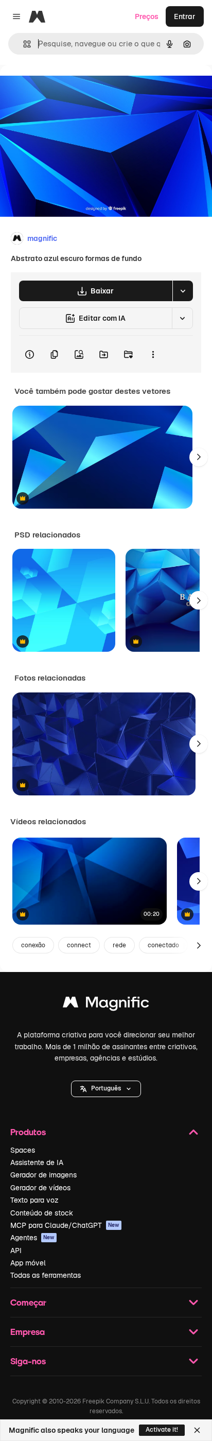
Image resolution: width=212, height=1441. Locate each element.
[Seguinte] (198, 457)
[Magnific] (106, 1005)
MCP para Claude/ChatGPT (64, 1225)
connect (79, 945)
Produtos (28, 1131)
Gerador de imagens (43, 1174)
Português (106, 1088)
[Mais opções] (153, 354)
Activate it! (162, 1430)
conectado (163, 945)
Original (65, 88)
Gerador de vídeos (40, 1187)
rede (119, 945)
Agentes (32, 1237)
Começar (28, 1302)
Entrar (185, 16)
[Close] (197, 1430)
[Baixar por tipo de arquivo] (182, 291)
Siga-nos (28, 1361)
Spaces (22, 1150)
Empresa (27, 1331)
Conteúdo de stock (41, 1213)
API (16, 1250)
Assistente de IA (36, 1162)
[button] (106, 1089)
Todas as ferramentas (45, 1275)
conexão (33, 945)
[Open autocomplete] (23, 44)
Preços (146, 16)
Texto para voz (34, 1200)
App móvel (28, 1263)
